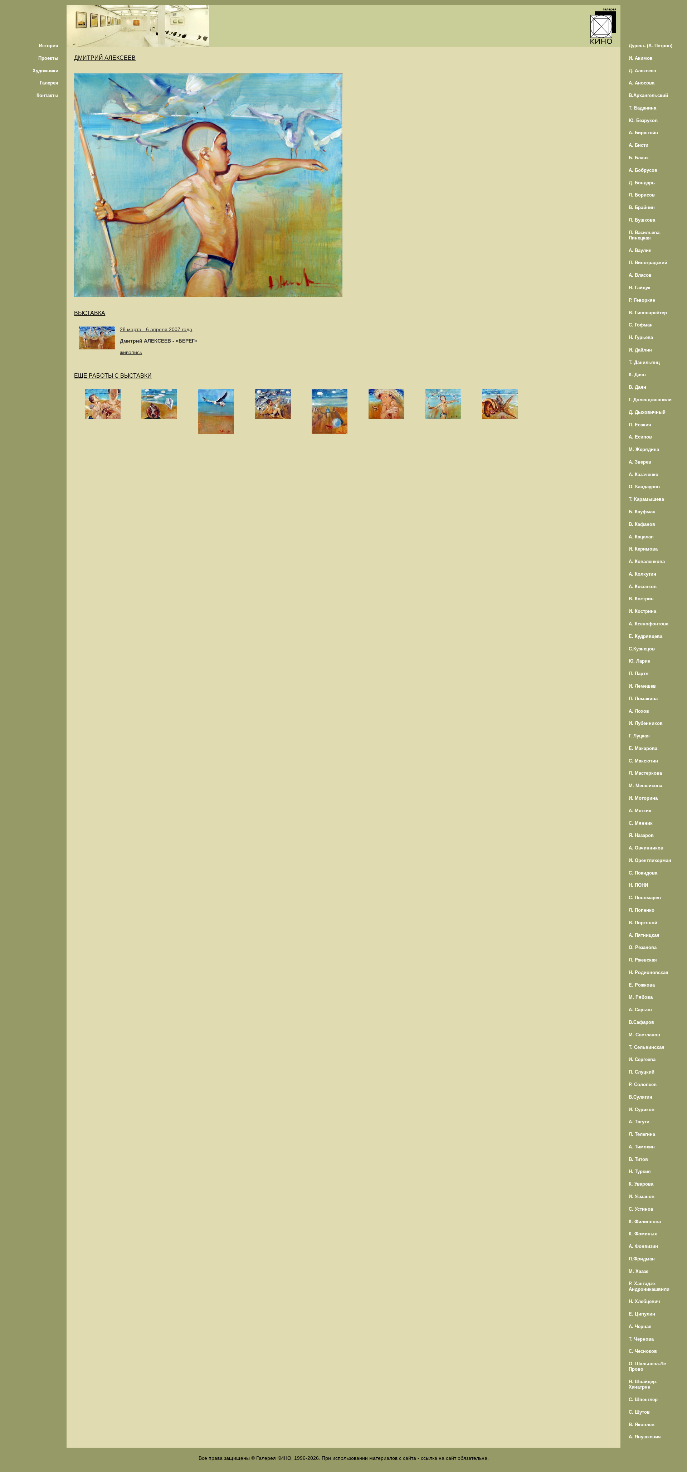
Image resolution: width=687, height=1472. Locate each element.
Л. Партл (638, 673)
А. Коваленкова (647, 561)
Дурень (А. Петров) (650, 45)
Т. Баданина (642, 108)
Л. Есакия (640, 424)
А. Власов (640, 275)
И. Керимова (643, 549)
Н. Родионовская (648, 972)
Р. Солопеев (643, 1084)
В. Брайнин (642, 207)
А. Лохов (639, 711)
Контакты (47, 95)
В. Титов (638, 1159)
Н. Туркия (640, 1171)
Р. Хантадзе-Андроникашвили (649, 1286)
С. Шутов (639, 1412)
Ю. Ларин (640, 661)
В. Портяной (643, 922)
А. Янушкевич (645, 1436)
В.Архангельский (648, 95)
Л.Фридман (642, 1259)
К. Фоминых (643, 1233)
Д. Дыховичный (647, 412)
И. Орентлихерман (650, 860)
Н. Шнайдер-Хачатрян (643, 1384)
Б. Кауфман (642, 511)
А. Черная (640, 1326)
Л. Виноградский (648, 262)
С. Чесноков (643, 1351)
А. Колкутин (642, 574)
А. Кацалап (641, 536)
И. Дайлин (640, 350)
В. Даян (637, 387)
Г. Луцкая (639, 736)
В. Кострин (641, 598)
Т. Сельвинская (646, 1047)
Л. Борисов (642, 195)
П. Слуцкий (641, 1072)
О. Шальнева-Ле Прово (647, 1366)
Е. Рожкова (642, 985)
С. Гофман (641, 325)
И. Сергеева (642, 1059)
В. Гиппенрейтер (648, 312)
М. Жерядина (644, 449)
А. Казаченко (643, 474)
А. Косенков (643, 586)
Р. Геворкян (642, 300)
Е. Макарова (643, 748)
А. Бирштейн (643, 132)
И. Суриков (641, 1109)
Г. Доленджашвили (650, 399)
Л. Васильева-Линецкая (645, 235)
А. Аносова (641, 83)
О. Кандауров (644, 486)
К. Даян (637, 374)
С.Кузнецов (642, 649)
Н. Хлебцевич (644, 1301)
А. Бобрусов (643, 170)
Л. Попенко (641, 910)
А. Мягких (640, 810)
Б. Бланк (639, 157)
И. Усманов (641, 1196)
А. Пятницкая (644, 935)
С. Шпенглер (643, 1399)
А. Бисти (638, 145)
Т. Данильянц (644, 362)
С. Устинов (641, 1209)
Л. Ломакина (643, 698)
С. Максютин (643, 761)
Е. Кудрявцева (645, 636)
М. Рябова (641, 997)
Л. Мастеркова (645, 773)
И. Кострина (642, 611)
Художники (45, 70)
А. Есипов (640, 437)
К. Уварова (641, 1184)
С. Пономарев (645, 897)
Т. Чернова (641, 1339)
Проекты (48, 58)
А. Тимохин (642, 1146)
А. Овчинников (646, 848)
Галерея (49, 83)
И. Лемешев (642, 686)
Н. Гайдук (640, 287)
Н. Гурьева (641, 337)
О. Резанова (643, 947)
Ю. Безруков (643, 120)
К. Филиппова (645, 1221)
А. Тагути (639, 1121)
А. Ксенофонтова (648, 623)
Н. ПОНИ (638, 885)
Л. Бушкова (642, 220)
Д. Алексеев (642, 70)
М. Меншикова (645, 785)
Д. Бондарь (642, 182)
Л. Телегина (642, 1134)
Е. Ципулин (642, 1314)
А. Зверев (640, 462)
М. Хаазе (638, 1271)
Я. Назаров (641, 835)
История (48, 45)
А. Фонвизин (643, 1246)
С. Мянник (641, 823)
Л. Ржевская (643, 960)
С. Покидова (643, 873)
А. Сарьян (640, 1009)
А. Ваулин (640, 250)
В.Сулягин (640, 1097)
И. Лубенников (646, 723)
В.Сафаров (641, 1022)
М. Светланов (644, 1034)
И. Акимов (641, 58)
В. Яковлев (641, 1424)
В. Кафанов (642, 524)
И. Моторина (643, 798)
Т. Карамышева (646, 499)
